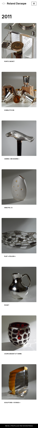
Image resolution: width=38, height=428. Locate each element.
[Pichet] (19, 284)
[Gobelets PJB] (19, 89)
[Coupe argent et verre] (19, 333)
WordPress (28, 426)
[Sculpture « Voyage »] (19, 382)
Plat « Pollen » (10, 256)
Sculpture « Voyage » (12, 402)
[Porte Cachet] (19, 40)
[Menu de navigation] (33, 3)
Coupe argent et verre (13, 354)
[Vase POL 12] (19, 187)
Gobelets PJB (9, 110)
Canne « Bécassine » (11, 159)
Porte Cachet (9, 61)
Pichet (6, 305)
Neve (7, 426)
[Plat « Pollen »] (19, 235)
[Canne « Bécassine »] (19, 138)
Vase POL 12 (8, 207)
